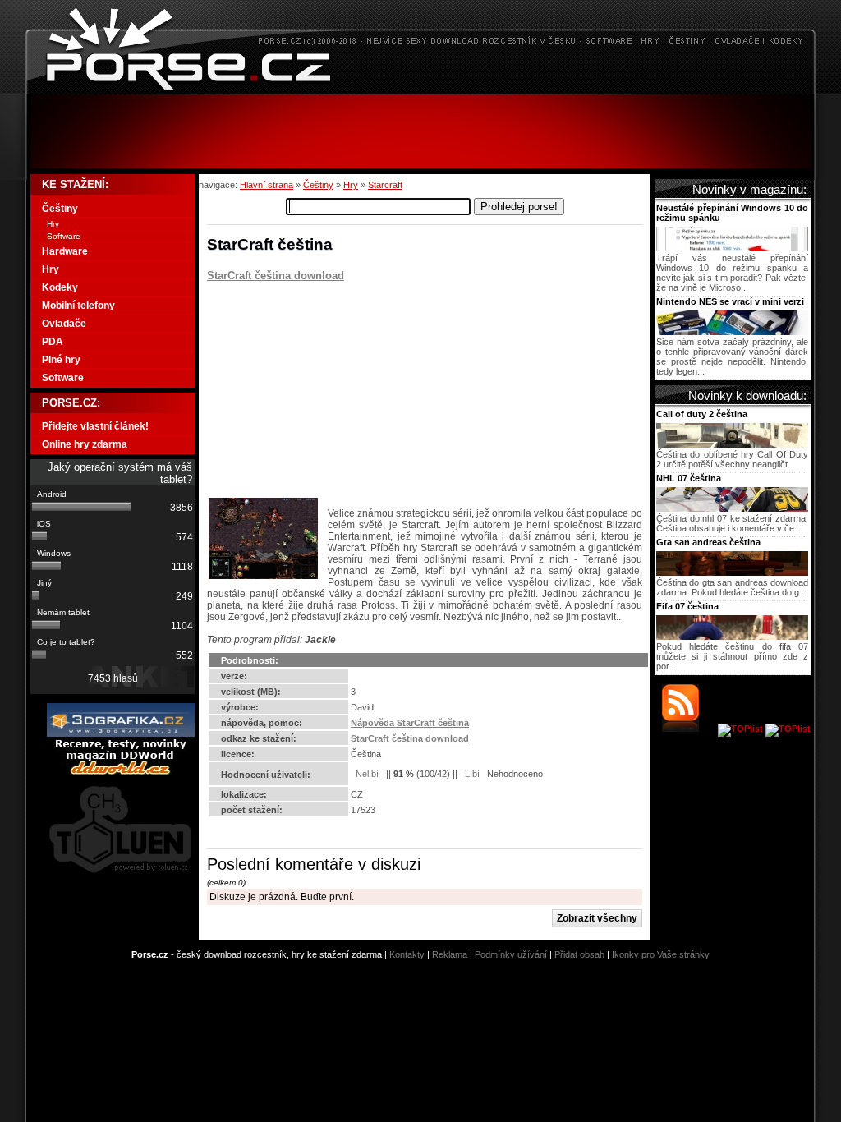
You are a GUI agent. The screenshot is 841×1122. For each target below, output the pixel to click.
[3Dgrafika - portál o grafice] (121, 733)
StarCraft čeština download (275, 275)
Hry (350, 185)
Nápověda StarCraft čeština (410, 723)
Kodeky (60, 287)
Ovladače (64, 323)
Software (63, 236)
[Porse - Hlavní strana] (420, 90)
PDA (52, 341)
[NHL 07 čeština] (732, 508)
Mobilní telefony (78, 305)
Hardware (65, 251)
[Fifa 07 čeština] (732, 636)
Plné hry (61, 360)
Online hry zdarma (84, 444)
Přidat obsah (579, 954)
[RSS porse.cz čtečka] (688, 728)
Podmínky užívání (511, 954)
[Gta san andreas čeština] (732, 572)
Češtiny (318, 185)
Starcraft (385, 185)
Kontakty (407, 954)
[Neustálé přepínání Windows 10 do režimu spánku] (732, 248)
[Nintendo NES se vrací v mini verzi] (732, 332)
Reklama (449, 954)
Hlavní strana (266, 185)
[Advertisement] (420, 131)
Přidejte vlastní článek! (95, 426)
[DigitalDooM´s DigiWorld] (121, 772)
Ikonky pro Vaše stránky (661, 954)
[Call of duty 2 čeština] (732, 444)
